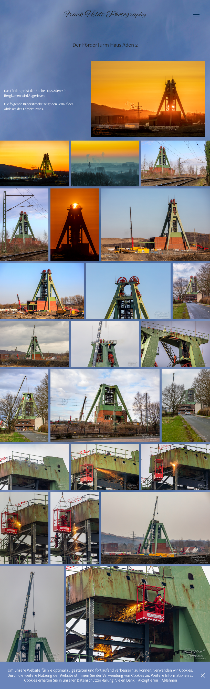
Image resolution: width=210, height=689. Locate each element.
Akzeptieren (148, 680)
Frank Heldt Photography (105, 14)
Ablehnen (169, 680)
